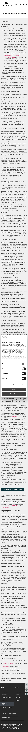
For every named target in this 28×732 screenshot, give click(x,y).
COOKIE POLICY (5, 694)
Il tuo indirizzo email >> (6, 717)
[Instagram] (26, 687)
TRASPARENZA (5, 710)
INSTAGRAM (18, 694)
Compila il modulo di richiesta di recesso (12, 489)
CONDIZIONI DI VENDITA (5, 704)
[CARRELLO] (23, 4)
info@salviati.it (16, 416)
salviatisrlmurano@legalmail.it (12, 55)
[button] (26, 4)
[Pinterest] (26, 690)
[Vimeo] (26, 694)
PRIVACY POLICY (5, 692)
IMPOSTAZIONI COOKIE (7, 707)
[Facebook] (26, 684)
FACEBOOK (18, 692)
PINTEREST (18, 697)
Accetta (14, 389)
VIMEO (17, 700)
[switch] (24, 368)
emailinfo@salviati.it (9, 57)
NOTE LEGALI (4, 700)
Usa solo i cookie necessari (14, 394)
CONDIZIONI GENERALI (7, 697)
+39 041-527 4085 (8, 663)
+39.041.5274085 (12, 506)
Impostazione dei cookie (16, 384)
